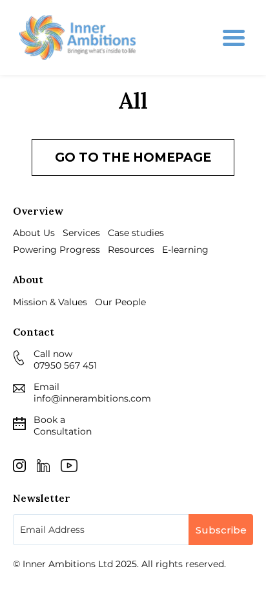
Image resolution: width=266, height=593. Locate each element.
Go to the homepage (133, 157)
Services (81, 233)
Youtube (69, 465)
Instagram (19, 465)
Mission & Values (50, 302)
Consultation (63, 425)
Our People (120, 302)
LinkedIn (43, 465)
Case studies (136, 233)
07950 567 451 (65, 365)
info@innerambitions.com (92, 398)
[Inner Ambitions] (77, 37)
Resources (131, 249)
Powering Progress (56, 249)
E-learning (185, 249)
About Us (34, 233)
